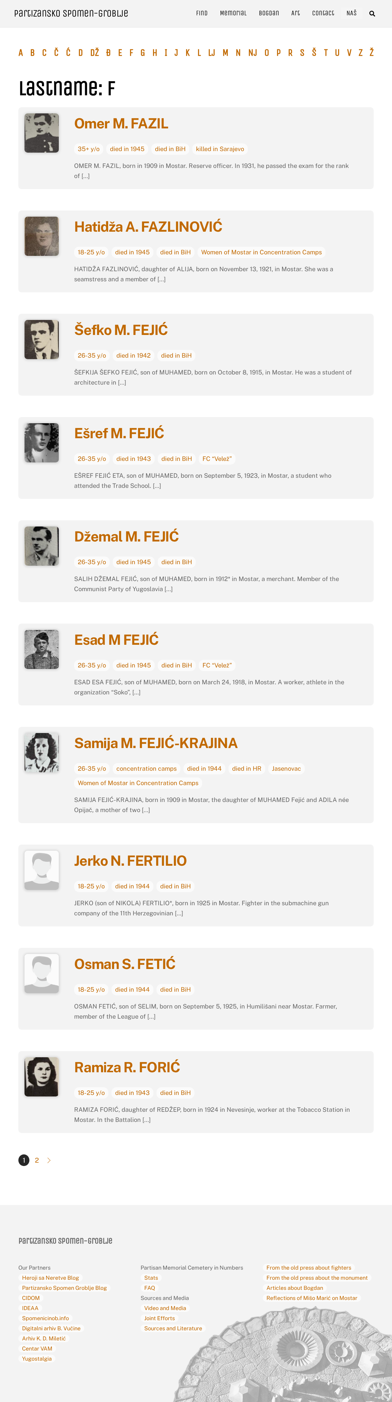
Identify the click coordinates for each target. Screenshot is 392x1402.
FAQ (149, 1288)
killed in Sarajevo (220, 149)
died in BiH (170, 149)
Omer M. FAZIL (121, 123)
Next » (49, 1160)
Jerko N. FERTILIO (130, 860)
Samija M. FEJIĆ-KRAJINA (157, 743)
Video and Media (165, 1308)
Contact (323, 13)
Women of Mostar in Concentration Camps (261, 252)
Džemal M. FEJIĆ (127, 536)
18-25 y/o (91, 252)
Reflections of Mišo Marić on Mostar (311, 1298)
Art (295, 13)
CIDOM (31, 1298)
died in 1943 (133, 458)
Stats (151, 1278)
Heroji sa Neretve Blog (50, 1278)
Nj (252, 53)
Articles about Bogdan (294, 1288)
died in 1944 (204, 768)
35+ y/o (89, 149)
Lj (211, 53)
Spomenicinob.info (45, 1318)
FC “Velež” (217, 458)
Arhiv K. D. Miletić (44, 1338)
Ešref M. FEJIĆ (119, 433)
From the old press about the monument (317, 1278)
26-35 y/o (92, 355)
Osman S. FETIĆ (126, 964)
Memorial (233, 13)
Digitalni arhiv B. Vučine (51, 1328)
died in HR (247, 768)
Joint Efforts (159, 1318)
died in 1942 (133, 355)
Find (202, 13)
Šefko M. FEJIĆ (122, 329)
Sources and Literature (173, 1328)
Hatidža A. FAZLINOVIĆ (149, 226)
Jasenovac (286, 768)
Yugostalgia (37, 1358)
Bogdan (269, 13)
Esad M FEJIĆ (116, 639)
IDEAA (30, 1308)
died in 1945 (127, 149)
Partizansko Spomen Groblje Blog (64, 1288)
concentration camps (146, 768)
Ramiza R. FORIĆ (127, 1067)
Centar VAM (37, 1348)
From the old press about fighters (308, 1267)
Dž (94, 53)
